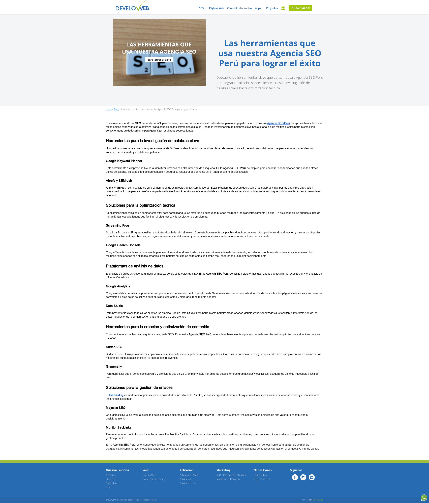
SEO (201, 8)
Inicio (108, 109)
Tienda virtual (260, 475)
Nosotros (111, 475)
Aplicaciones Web (189, 475)
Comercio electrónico (239, 8)
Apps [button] (258, 8)
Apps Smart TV (187, 483)
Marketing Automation (228, 479)
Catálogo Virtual (261, 479)
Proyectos (272, 8)
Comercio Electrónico (154, 479)
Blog (116, 109)
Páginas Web (216, 8)
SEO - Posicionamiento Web (231, 475)
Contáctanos (112, 483)
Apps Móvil (185, 479)
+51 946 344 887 (300, 8)
